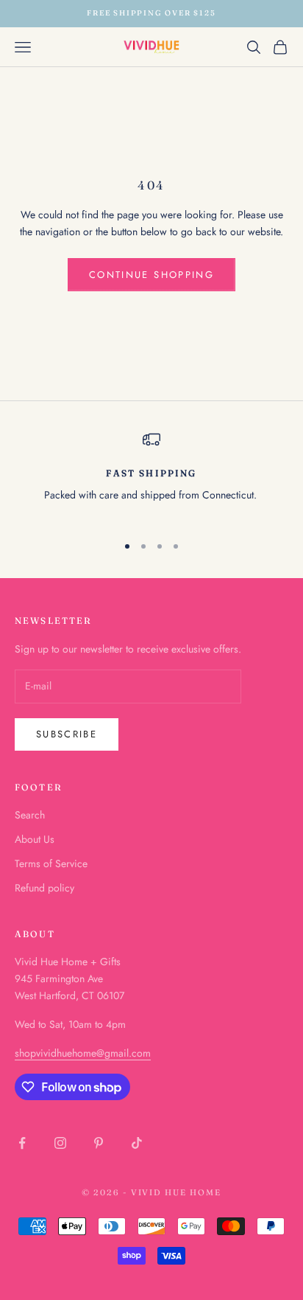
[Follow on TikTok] (136, 1143)
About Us (34, 839)
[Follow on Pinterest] (98, 1143)
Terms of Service (51, 863)
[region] (151, 476)
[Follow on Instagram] (60, 1143)
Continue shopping (151, 275)
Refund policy (44, 887)
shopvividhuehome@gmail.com (83, 1053)
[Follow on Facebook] (22, 1143)
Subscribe (66, 734)
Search (30, 814)
